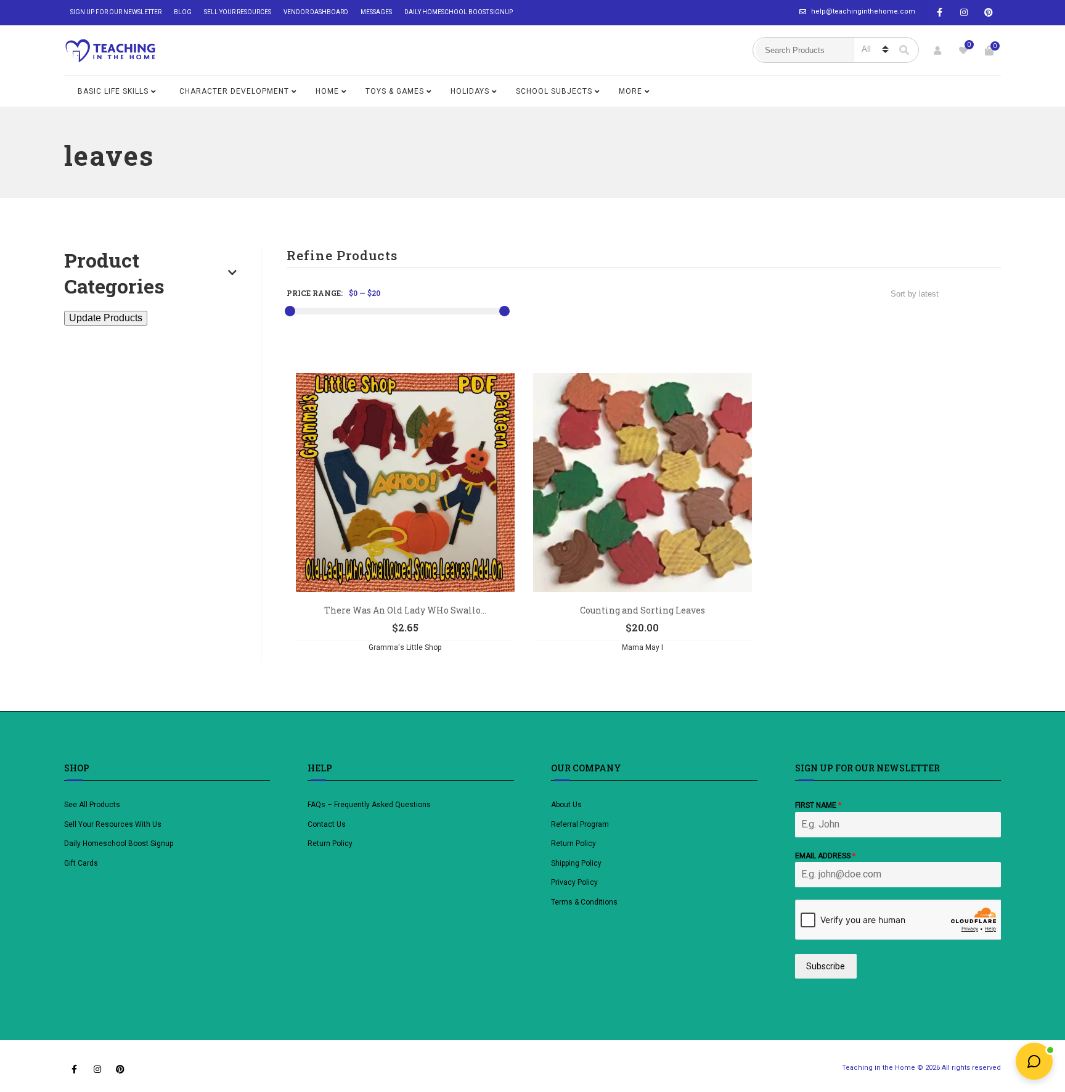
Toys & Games (394, 91)
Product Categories (114, 272)
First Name (818, 805)
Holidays (470, 91)
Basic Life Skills (113, 91)
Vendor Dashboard (316, 12)
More (630, 91)
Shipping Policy (576, 863)
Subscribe (825, 966)
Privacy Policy (574, 882)
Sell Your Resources (237, 12)
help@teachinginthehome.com (863, 11)
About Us (566, 804)
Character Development (234, 91)
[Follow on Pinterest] (988, 12)
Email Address (825, 856)
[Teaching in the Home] (110, 50)
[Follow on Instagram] (964, 12)
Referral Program (580, 824)
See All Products (92, 804)
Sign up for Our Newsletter (115, 12)
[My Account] (937, 50)
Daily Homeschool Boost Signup (458, 12)
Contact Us (327, 824)
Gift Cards (81, 863)
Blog (183, 12)
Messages (376, 12)
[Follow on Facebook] (939, 12)
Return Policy (330, 843)
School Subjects (554, 91)
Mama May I (642, 647)
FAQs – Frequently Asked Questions (369, 804)
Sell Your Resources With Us (113, 824)
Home (327, 91)
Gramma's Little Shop (405, 647)
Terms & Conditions (584, 902)
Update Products (105, 318)
